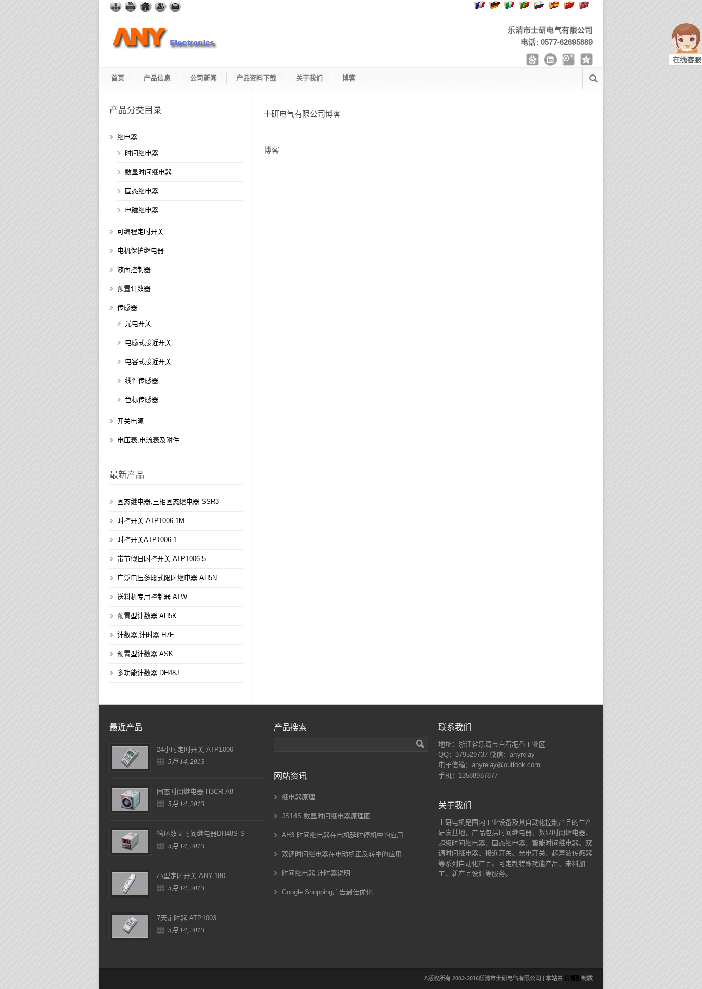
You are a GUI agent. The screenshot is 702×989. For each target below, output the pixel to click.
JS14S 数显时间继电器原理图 (326, 816)
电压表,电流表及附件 (148, 440)
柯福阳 (572, 978)
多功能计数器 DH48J (148, 673)
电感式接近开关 (148, 342)
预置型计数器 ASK (145, 654)
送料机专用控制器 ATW (152, 597)
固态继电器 (141, 191)
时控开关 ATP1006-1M (150, 521)
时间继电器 (141, 153)
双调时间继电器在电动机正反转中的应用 (342, 854)
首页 (117, 78)
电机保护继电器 (140, 250)
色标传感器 (141, 399)
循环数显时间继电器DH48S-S (201, 833)
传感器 (127, 307)
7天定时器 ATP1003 (186, 918)
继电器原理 (298, 797)
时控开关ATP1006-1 (147, 540)
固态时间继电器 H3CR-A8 (195, 791)
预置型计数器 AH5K (147, 616)
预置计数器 (134, 288)
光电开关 (138, 323)
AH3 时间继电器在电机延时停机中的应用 (342, 835)
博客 (349, 78)
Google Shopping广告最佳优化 (327, 892)
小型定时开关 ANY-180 (191, 876)
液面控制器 (134, 269)
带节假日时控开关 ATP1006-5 (161, 559)
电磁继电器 (141, 210)
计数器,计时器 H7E (145, 635)
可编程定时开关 (140, 231)
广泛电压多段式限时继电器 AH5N (167, 578)
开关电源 (130, 421)
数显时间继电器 (148, 172)
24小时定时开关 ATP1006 (195, 749)
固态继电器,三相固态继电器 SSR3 (168, 502)
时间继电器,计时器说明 (316, 873)
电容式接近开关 (148, 361)
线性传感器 (141, 380)
